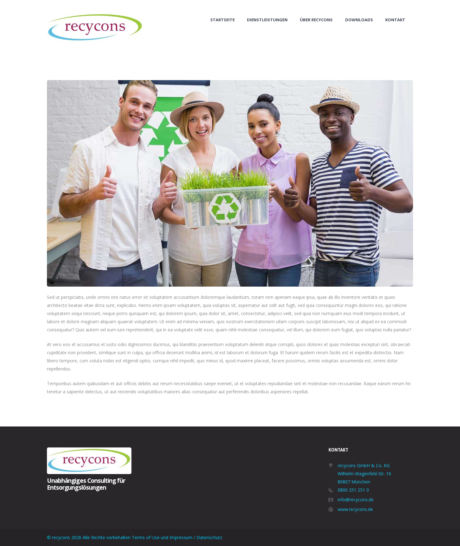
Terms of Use (146, 537)
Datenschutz (209, 537)
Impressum (181, 537)
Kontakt (395, 20)
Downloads (359, 20)
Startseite (222, 20)
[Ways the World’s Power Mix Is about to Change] (230, 183)
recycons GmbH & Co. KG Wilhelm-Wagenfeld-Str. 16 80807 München (364, 473)
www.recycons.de (355, 509)
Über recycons (316, 20)
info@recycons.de (356, 500)
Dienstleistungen (267, 20)
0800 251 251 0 (353, 490)
